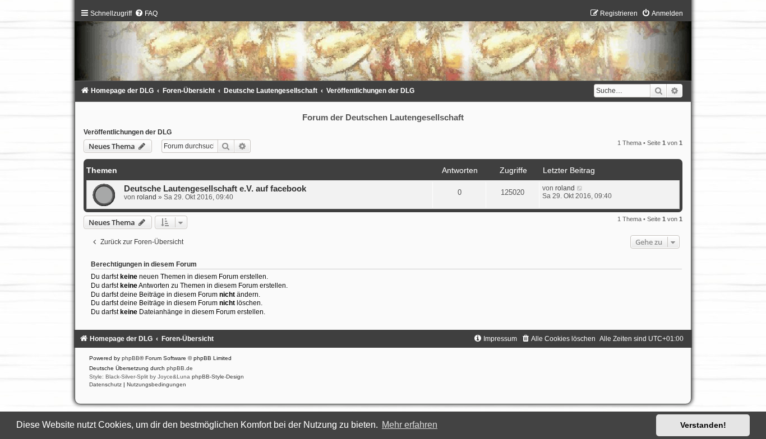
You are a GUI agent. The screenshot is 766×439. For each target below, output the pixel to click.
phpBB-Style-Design (218, 376)
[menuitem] (146, 13)
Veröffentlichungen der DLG (128, 132)
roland (146, 197)
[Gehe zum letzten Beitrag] (580, 188)
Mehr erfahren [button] (409, 424)
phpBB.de (180, 368)
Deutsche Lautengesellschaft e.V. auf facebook (215, 188)
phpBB (131, 358)
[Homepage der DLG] (383, 47)
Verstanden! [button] (703, 425)
